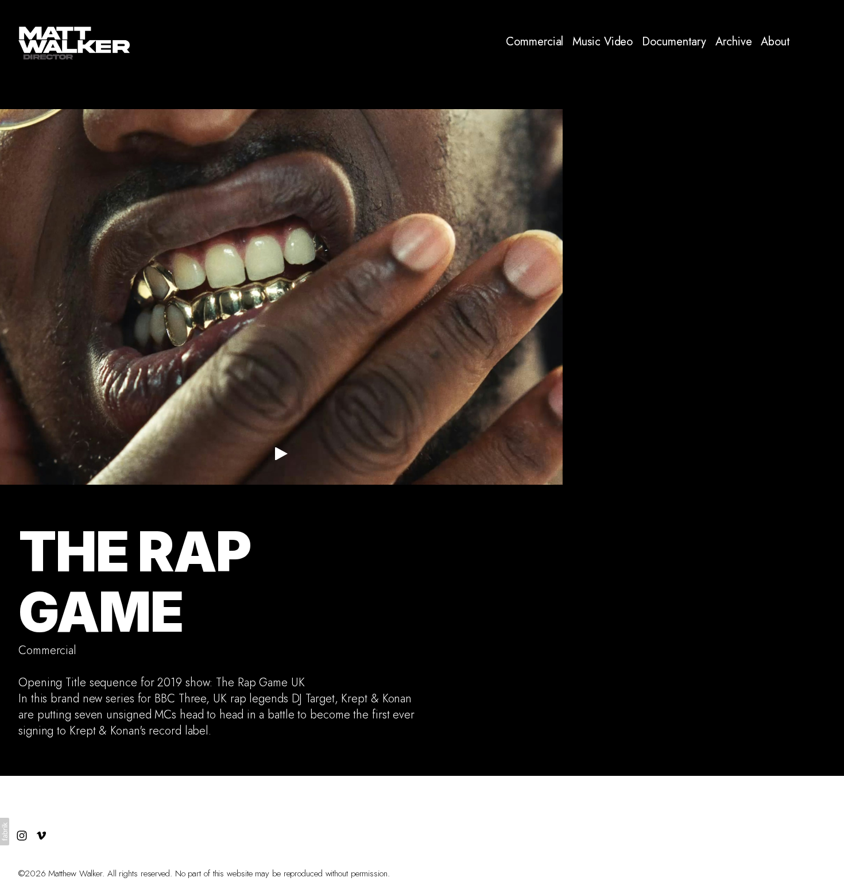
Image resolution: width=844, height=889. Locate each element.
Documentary (674, 42)
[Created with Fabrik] (4, 831)
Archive (733, 42)
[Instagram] (802, 42)
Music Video (602, 42)
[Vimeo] (822, 42)
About (775, 42)
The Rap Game (134, 582)
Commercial (534, 42)
